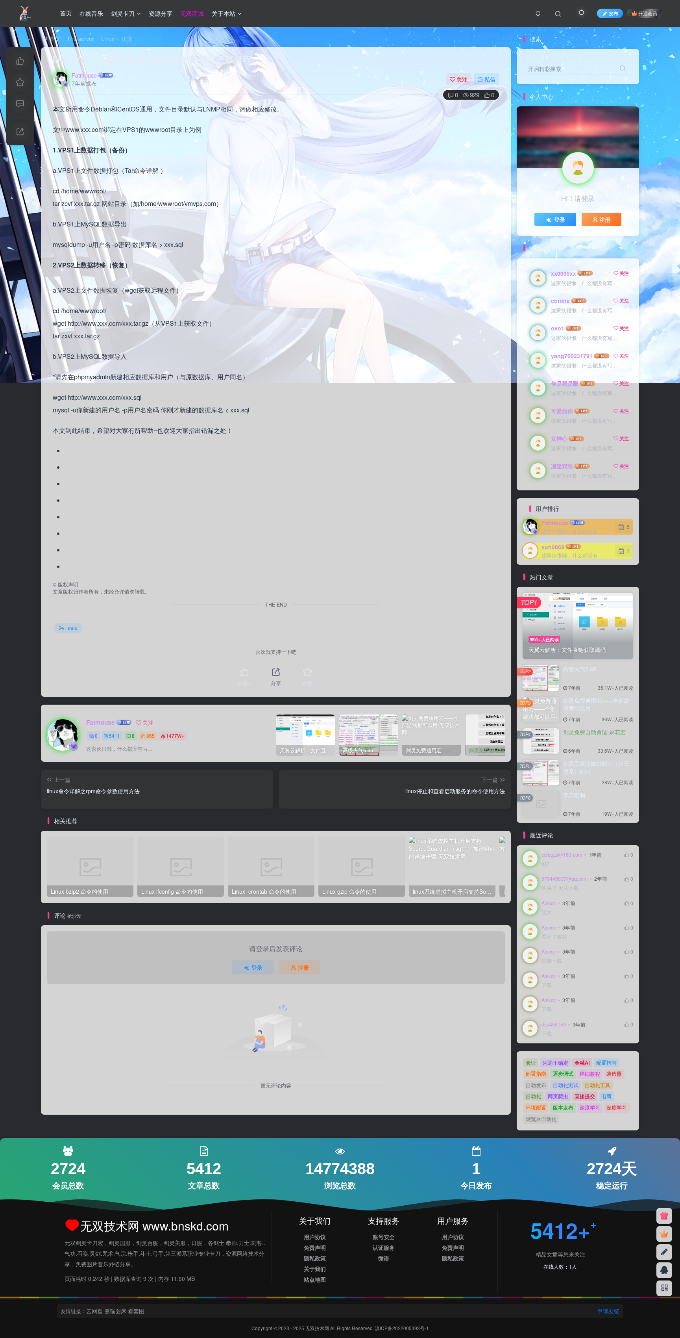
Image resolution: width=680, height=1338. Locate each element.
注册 (303, 967)
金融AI (582, 1062)
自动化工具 (597, 1085)
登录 (256, 967)
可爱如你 (562, 411)
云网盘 (94, 1311)
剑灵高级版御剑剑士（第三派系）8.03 (596, 767)
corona (560, 300)
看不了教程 (554, 936)
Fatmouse (84, 75)
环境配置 (536, 1107)
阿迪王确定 (555, 1062)
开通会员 (647, 13)
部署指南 (536, 1073)
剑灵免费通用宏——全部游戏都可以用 (596, 704)
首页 (66, 13)
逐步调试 (563, 1073)
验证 (531, 1062)
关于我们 (315, 1269)
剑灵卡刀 (123, 13)
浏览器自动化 (541, 1119)
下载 (546, 985)
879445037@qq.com (564, 878)
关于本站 (223, 13)
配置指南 (606, 1062)
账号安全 (384, 1237)
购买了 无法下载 (560, 888)
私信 (489, 79)
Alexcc (548, 903)
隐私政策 (315, 1258)
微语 (383, 1258)
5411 (114, 735)
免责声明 (315, 1247)
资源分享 (160, 13)
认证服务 (384, 1247)
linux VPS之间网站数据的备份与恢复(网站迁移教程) (153, 59)
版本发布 (563, 1107)
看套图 (136, 1311)
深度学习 (590, 1107)
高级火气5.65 (579, 669)
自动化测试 (565, 1085)
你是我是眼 (564, 383)
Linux (108, 39)
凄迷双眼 (562, 466)
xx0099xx (563, 273)
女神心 (559, 438)
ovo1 (557, 328)
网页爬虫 (558, 1096)
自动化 (533, 1096)
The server (80, 39)
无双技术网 (317, 1328)
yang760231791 (572, 356)
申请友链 (608, 1311)
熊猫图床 (115, 1311)
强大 (546, 912)
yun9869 (552, 547)
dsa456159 (553, 1024)
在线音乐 (91, 13)
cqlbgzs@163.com (561, 854)
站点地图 (315, 1279)
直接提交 (585, 1096)
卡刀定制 (574, 795)
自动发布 (536, 1085)
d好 (545, 864)
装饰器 (614, 1073)
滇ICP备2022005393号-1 (402, 1328)
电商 (606, 1096)
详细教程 (590, 1073)
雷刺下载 (551, 961)
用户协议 (315, 1237)
